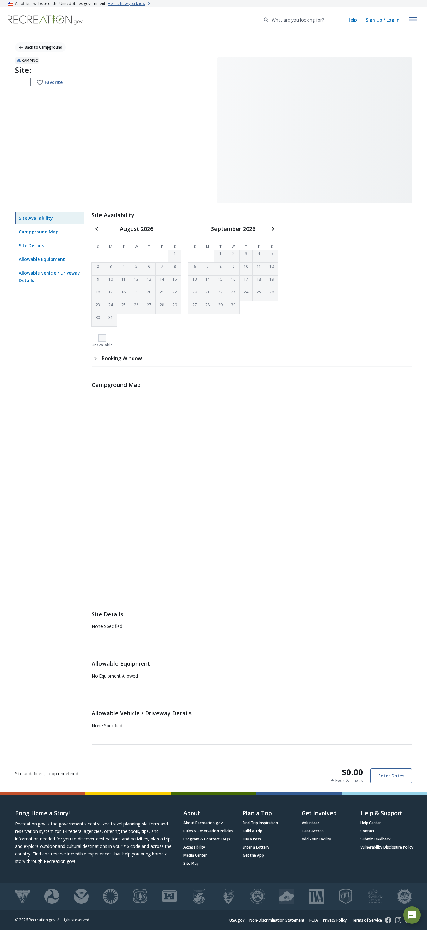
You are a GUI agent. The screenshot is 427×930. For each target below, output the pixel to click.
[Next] (273, 229)
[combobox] (299, 20)
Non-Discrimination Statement (276, 920)
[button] (174, 256)
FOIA (313, 920)
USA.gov (236, 920)
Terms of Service (367, 920)
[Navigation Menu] (413, 20)
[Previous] (97, 229)
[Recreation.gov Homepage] (45, 19)
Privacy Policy (335, 920)
